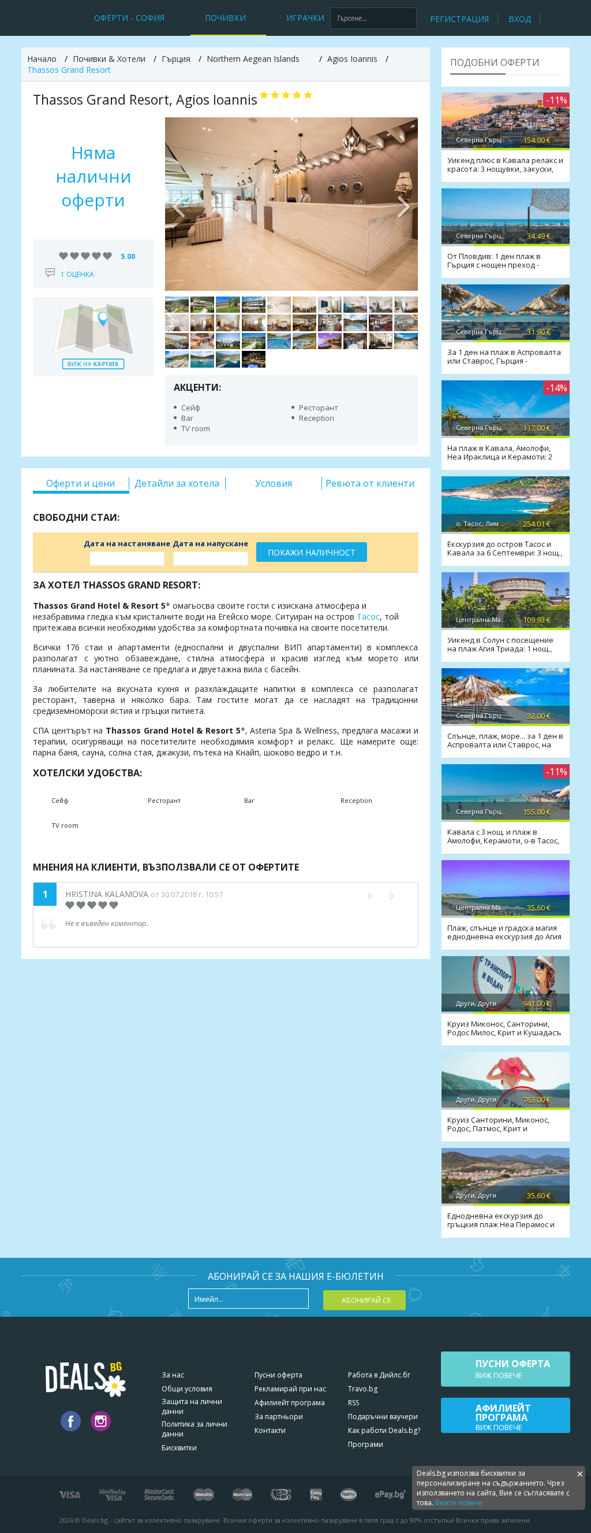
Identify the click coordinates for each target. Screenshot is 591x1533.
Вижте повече (458, 1503)
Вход (519, 18)
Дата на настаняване (127, 543)
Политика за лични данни (194, 1429)
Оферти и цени (80, 483)
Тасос (368, 616)
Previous (179, 204)
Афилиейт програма (290, 1403)
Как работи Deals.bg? (384, 1430)
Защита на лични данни (192, 1406)
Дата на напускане (210, 543)
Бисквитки (179, 1448)
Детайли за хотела (176, 483)
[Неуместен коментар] (402, 896)
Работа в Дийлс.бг (379, 1375)
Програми (365, 1444)
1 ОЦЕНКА (77, 274)
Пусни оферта (278, 1375)
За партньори (279, 1416)
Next (403, 204)
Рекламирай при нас (290, 1389)
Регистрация (459, 18)
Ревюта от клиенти (370, 483)
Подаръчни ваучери (383, 1416)
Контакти (270, 1430)
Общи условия (187, 1389)
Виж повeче (513, 1368)
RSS (353, 1403)
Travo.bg (362, 1389)
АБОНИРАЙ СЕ (366, 1300)
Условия (273, 483)
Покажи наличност (312, 552)
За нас (173, 1375)
